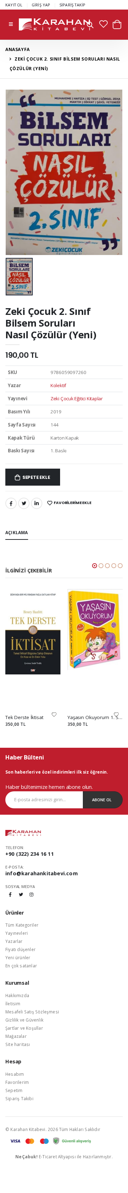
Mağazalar (16, 1036)
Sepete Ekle (36, 477)
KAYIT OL (14, 4)
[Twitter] (24, 503)
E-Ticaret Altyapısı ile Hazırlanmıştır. (64, 1156)
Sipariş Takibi (19, 1098)
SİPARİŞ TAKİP (72, 4)
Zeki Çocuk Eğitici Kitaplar (76, 398)
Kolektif (58, 385)
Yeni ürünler (17, 957)
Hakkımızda (17, 995)
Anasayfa (17, 49)
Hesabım (14, 1074)
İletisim (13, 1003)
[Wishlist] (54, 714)
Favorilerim (17, 1082)
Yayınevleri (16, 933)
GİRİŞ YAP (41, 4)
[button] (90, 26)
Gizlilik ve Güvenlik (24, 1020)
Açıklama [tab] (16, 532)
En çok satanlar (21, 965)
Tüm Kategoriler (21, 925)
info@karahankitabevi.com (41, 873)
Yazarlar (14, 941)
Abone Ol (102, 799)
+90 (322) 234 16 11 (29, 853)
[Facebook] (11, 503)
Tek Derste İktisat (24, 717)
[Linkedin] (36, 503)
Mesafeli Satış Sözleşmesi (32, 1011)
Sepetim (13, 1090)
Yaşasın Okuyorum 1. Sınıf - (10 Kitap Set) (95, 717)
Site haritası (17, 1044)
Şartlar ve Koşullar (24, 1028)
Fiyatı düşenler (20, 949)
